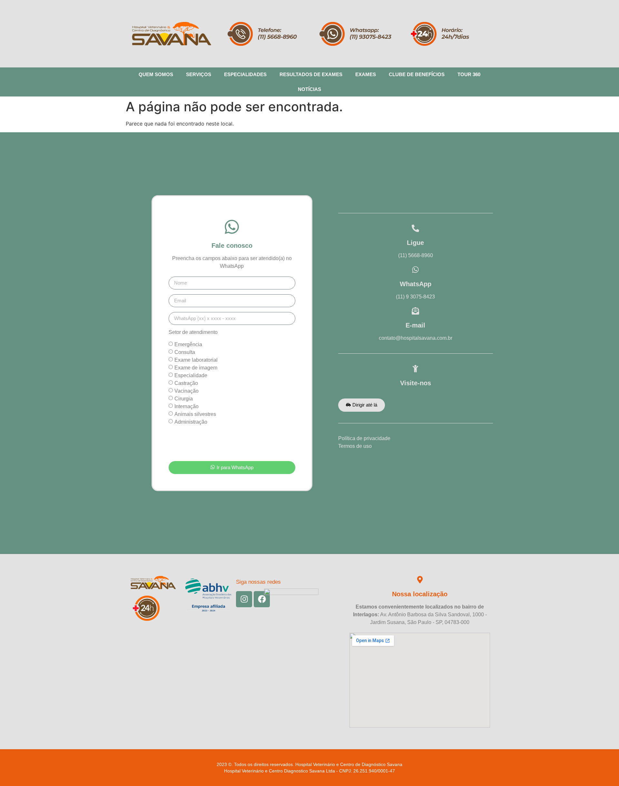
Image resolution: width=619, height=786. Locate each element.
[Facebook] (262, 599)
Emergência (188, 344)
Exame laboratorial (196, 359)
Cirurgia (183, 398)
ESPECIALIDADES (245, 74)
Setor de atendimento (193, 332)
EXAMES (365, 74)
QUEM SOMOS (156, 74)
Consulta (184, 352)
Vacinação (186, 390)
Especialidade (190, 375)
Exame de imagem (195, 367)
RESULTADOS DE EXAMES (311, 74)
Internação (186, 406)
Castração (186, 383)
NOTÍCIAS (309, 89)
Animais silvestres (195, 414)
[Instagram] (244, 599)
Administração (190, 421)
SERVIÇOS (198, 74)
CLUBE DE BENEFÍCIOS (417, 74)
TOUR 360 (468, 74)
